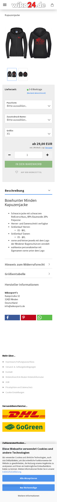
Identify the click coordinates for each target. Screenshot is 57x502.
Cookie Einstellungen (15, 392)
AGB (7, 382)
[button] (9, 154)
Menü (5, 4)
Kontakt (9, 371)
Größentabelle (15, 274)
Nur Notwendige (28, 487)
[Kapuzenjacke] (28, 43)
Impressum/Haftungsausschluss (20, 361)
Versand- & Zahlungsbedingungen (21, 366)
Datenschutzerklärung (11, 472)
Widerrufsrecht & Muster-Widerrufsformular (25, 377)
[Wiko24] (28, 4)
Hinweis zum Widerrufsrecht (25, 264)
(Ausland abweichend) (36, 93)
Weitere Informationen (28, 495)
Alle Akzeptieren (28, 478)
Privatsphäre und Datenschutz (19, 387)
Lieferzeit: (11, 89)
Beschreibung (14, 190)
